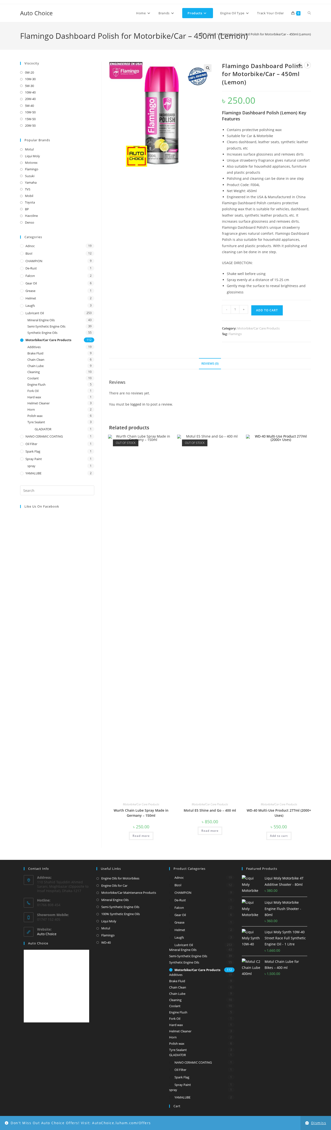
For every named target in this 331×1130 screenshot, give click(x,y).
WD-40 (106, 942)
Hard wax (34, 397)
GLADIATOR (43, 429)
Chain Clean (35, 359)
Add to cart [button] (279, 836)
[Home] (201, 34)
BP (27, 209)
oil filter (31, 444)
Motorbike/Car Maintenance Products (128, 892)
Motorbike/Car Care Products (258, 328)
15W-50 (30, 119)
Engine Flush (36, 384)
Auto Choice (36, 13)
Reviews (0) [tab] (210, 363)
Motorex (31, 162)
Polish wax (35, 416)
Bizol (28, 253)
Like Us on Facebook (41, 506)
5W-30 (29, 86)
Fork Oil (33, 391)
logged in (137, 404)
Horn (31, 409)
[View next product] (307, 65)
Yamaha (31, 182)
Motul (29, 149)
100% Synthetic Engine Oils (120, 914)
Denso (29, 222)
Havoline (31, 215)
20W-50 (30, 125)
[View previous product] (299, 65)
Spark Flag (32, 451)
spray (31, 466)
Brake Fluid (35, 353)
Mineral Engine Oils (41, 320)
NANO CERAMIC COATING (44, 436)
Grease (30, 291)
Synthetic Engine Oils (42, 332)
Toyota (30, 202)
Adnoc (30, 246)
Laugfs (30, 305)
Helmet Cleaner (38, 403)
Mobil (29, 196)
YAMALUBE (33, 473)
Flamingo (235, 334)
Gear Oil (31, 283)
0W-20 (29, 72)
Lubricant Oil (34, 313)
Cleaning (33, 372)
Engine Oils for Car (114, 885)
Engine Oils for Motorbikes (120, 878)
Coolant (33, 378)
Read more (141, 836)
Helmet (30, 298)
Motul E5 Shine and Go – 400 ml (210, 810)
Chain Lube (35, 366)
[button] (208, 68)
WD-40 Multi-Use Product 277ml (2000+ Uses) (279, 813)
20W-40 (30, 99)
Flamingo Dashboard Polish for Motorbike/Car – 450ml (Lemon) (265, 34)
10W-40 (30, 92)
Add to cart (267, 310)
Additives (34, 347)
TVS (27, 189)
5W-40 (29, 105)
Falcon (30, 276)
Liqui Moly (32, 156)
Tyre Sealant (36, 422)
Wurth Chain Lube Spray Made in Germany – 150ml (141, 813)
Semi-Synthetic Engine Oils (46, 326)
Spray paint (33, 459)
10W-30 (30, 79)
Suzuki (29, 176)
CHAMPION (33, 261)
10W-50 (30, 112)
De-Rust (31, 268)
